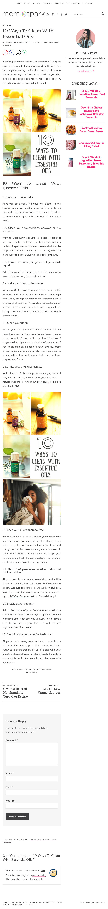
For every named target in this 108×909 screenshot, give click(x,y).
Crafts (47, 3)
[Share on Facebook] (11, 52)
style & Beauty (75, 3)
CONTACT (6, 905)
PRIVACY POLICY (18, 905)
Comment (12, 740)
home (19, 3)
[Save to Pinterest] (5, 52)
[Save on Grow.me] (31, 52)
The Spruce (43, 382)
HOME (18, 902)
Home (22, 670)
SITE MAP (29, 905)
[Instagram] (53, 14)
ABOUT (25, 902)
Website (10, 801)
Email (9, 787)
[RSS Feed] (48, 14)
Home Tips (59, 3)
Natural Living (44, 670)
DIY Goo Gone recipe (21, 596)
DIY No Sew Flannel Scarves (48, 689)
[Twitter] (66, 14)
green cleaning (39, 875)
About (88, 3)
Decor (27, 3)
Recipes (37, 3)
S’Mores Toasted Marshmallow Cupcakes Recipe (15, 691)
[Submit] (102, 13)
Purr (103, 902)
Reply (42, 870)
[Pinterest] (57, 14)
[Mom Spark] (24, 14)
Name (10, 773)
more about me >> (85, 71)
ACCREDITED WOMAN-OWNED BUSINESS (46, 902)
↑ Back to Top (9, 902)
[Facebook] (62, 14)
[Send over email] (24, 52)
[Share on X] (18, 52)
